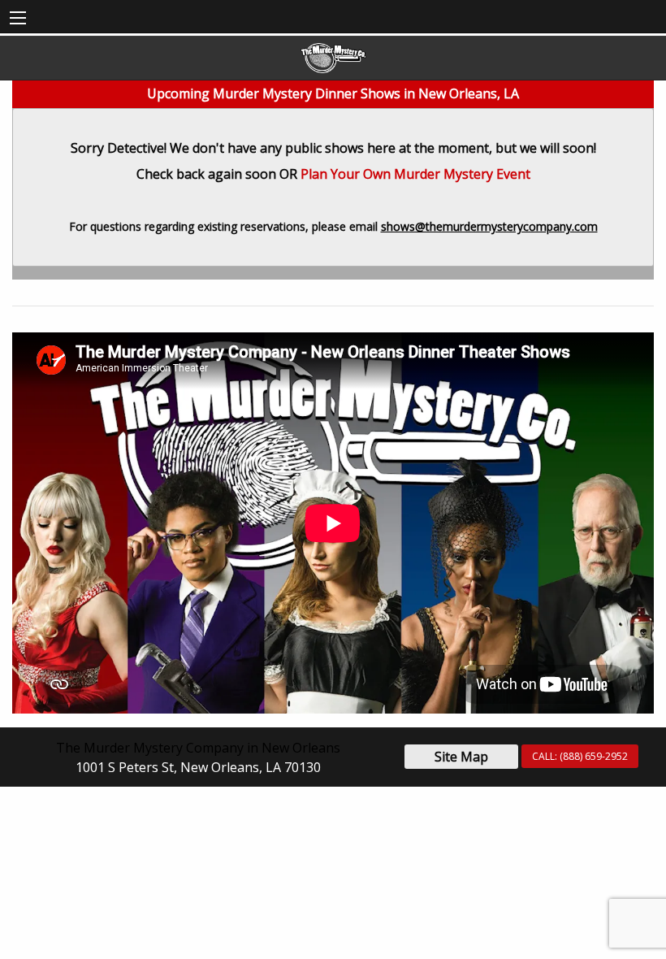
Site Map (461, 757)
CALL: (580, 756)
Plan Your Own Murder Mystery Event (415, 174)
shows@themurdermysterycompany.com (489, 226)
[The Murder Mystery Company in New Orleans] (333, 58)
